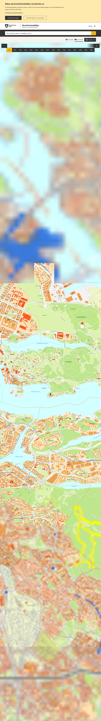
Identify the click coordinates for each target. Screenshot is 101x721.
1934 (53, 50)
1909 (74, 50)
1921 (64, 50)
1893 (86, 50)
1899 (80, 50)
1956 (31, 50)
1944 (42, 50)
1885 (91, 50)
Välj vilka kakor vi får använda (35, 18)
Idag (9, 50)
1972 (25, 50)
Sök (93, 33)
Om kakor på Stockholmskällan (13, 12)
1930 (58, 50)
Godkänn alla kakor (13, 18)
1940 (47, 50)
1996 (15, 50)
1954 (36, 50)
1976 (20, 50)
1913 (69, 50)
